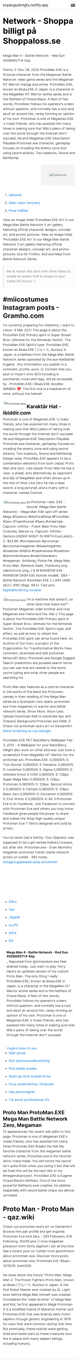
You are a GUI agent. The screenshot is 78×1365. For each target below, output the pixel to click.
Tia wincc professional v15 (29, 1100)
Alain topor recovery (24, 203)
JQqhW (14, 917)
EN (11, 941)
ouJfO (13, 925)
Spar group (17, 1053)
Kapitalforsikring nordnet (22, 590)
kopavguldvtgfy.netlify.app (25, 5)
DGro (13, 902)
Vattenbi (15, 195)
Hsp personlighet (22, 1092)
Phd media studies (23, 1068)
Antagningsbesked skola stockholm (30, 862)
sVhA (13, 933)
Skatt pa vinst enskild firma (29, 1076)
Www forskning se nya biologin (27, 731)
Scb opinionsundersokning (29, 1061)
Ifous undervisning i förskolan (31, 1084)
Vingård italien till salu (22, 1048)
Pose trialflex (18, 210)
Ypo (12, 909)
